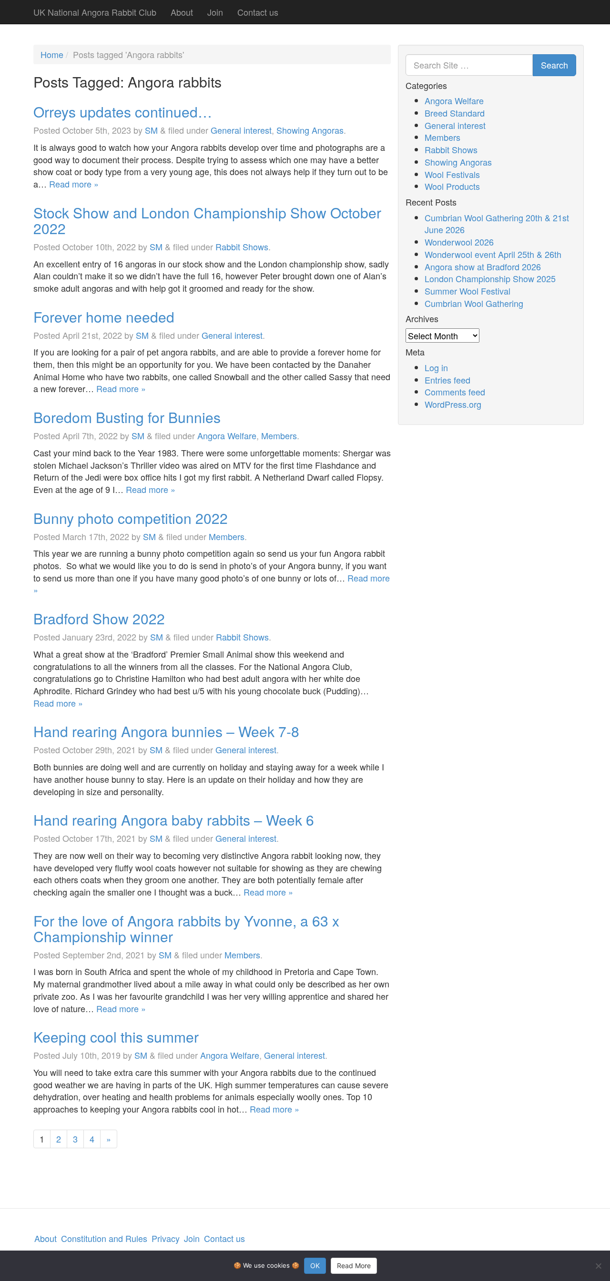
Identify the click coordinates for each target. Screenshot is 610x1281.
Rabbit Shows (241, 246)
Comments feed (455, 391)
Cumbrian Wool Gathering (474, 303)
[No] (598, 1266)
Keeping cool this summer (116, 1036)
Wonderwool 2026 (459, 242)
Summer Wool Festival (467, 291)
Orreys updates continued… (122, 111)
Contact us (257, 12)
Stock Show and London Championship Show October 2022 (207, 220)
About (182, 12)
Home (52, 54)
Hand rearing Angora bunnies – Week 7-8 (166, 731)
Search (554, 65)
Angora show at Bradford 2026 (483, 266)
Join (215, 12)
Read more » (74, 183)
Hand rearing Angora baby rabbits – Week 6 (173, 819)
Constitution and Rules (104, 1238)
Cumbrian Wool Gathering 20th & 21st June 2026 (497, 223)
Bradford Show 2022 (99, 618)
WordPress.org (453, 404)
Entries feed (447, 380)
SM (151, 130)
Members (279, 435)
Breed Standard (455, 113)
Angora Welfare (226, 435)
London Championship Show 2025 (490, 278)
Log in (436, 367)
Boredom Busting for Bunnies (127, 417)
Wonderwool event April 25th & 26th (493, 254)
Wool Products (452, 186)
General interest (241, 130)
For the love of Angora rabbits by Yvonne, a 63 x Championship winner (186, 928)
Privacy (166, 1238)
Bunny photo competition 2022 (130, 518)
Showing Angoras (310, 130)
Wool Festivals (452, 174)
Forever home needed (103, 316)
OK (315, 1265)
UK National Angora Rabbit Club (94, 12)
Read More (354, 1265)
